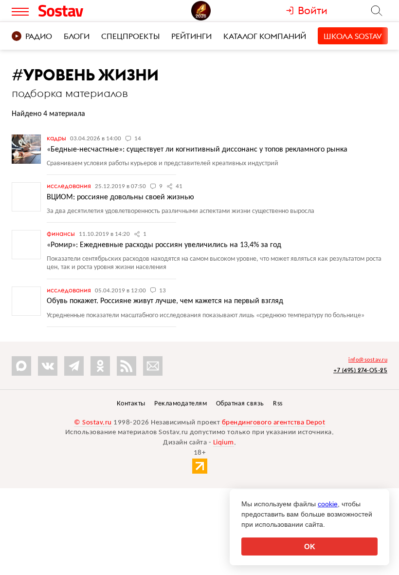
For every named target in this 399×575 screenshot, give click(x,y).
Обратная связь (240, 403)
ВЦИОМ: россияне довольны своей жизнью (120, 197)
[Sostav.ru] (82, 10)
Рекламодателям (180, 403)
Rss (278, 403)
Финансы (61, 233)
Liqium (223, 442)
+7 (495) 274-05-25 (360, 370)
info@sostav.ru (367, 360)
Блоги (77, 36)
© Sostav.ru (93, 422)
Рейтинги (191, 36)
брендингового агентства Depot (274, 422)
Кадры (57, 138)
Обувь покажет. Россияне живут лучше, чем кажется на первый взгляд (165, 301)
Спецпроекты (130, 36)
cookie (328, 504)
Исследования (69, 186)
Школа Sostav (353, 36)
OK (309, 546)
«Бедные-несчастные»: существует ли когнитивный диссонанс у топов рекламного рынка (197, 149)
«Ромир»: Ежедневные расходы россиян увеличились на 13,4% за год (164, 245)
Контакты (131, 403)
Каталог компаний (264, 36)
